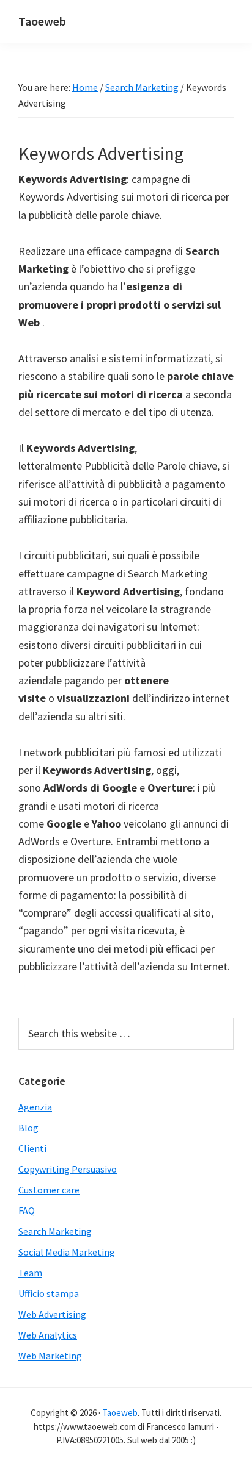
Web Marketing (50, 1356)
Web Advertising (52, 1314)
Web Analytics (47, 1335)
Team (30, 1273)
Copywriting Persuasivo (67, 1169)
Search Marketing (55, 1231)
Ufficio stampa (48, 1293)
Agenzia (35, 1107)
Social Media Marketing (66, 1252)
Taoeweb (42, 21)
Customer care (49, 1190)
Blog (28, 1127)
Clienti (32, 1148)
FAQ (26, 1210)
